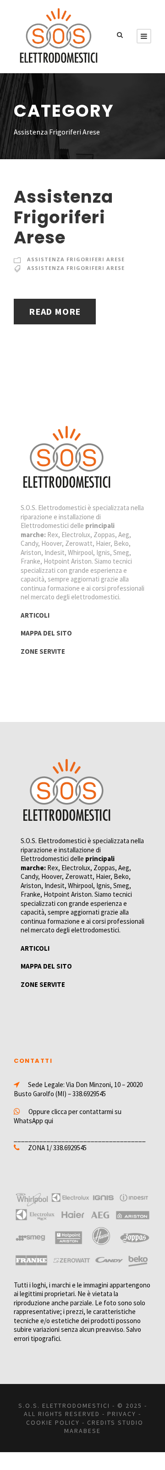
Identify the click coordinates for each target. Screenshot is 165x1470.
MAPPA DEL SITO (46, 633)
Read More (55, 311)
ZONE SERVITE (43, 651)
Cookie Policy (53, 1422)
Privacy (121, 1414)
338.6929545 (89, 1093)
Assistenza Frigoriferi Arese (63, 217)
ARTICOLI (35, 615)
